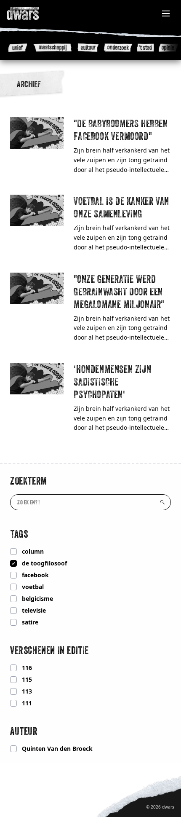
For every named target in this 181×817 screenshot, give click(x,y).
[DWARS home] (32, 13)
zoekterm (28, 480)
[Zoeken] (162, 502)
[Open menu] (165, 13)
